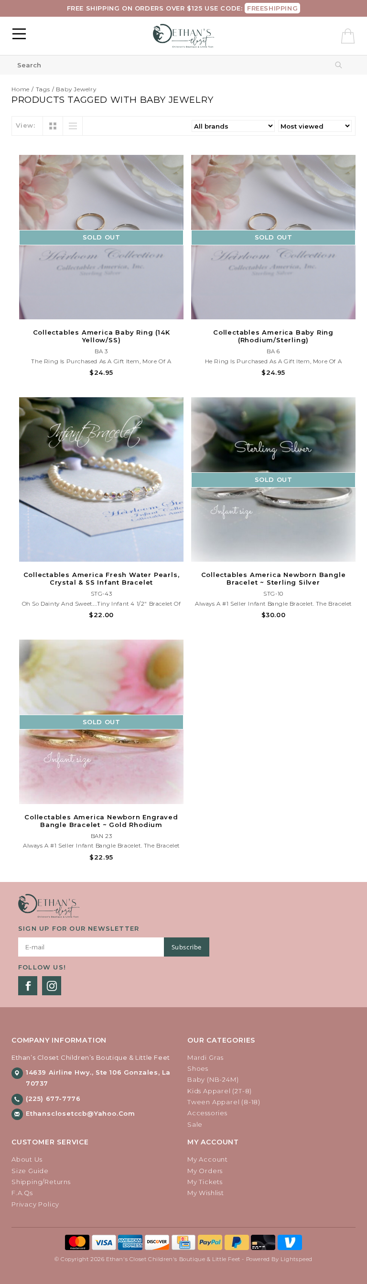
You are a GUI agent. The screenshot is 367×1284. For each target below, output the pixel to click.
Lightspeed (297, 1259)
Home (20, 89)
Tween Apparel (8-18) (223, 1102)
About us (26, 1159)
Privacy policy (35, 1204)
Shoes (197, 1068)
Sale (195, 1124)
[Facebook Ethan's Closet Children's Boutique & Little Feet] (27, 985)
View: (25, 125)
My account (207, 1159)
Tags (43, 89)
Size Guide (30, 1171)
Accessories (207, 1113)
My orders (205, 1171)
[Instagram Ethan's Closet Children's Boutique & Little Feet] (51, 985)
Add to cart (101, 553)
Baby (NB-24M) (212, 1079)
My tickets (205, 1182)
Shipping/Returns (41, 1182)
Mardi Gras (205, 1057)
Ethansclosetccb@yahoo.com (80, 1113)
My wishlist (205, 1193)
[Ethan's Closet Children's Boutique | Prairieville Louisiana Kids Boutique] (183, 36)
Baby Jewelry (76, 89)
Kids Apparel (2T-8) (219, 1091)
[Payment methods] (78, 1242)
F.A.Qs (22, 1193)
